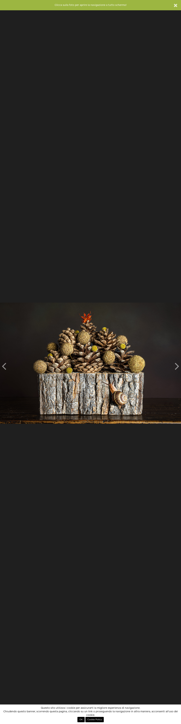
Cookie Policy (94, 720)
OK (81, 720)
